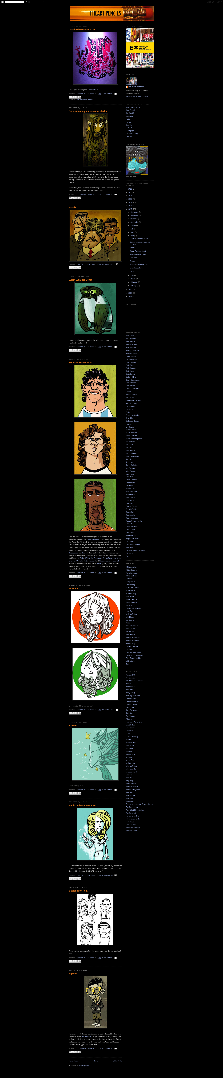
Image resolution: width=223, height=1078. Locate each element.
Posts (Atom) (84, 1066)
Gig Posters (130, 728)
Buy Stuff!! (130, 113)
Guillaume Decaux (132, 421)
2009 (130, 290)
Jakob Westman (132, 599)
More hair (74, 588)
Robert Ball (130, 512)
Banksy (128, 684)
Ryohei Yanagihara (133, 790)
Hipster (73, 973)
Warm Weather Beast (80, 280)
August (133, 225)
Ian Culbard (130, 427)
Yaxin (128, 556)
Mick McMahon (131, 492)
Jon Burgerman (96, 558)
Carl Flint (129, 579)
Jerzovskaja (73, 553)
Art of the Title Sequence (135, 681)
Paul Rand (129, 778)
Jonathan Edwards (136, 87)
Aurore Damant (131, 353)
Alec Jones (130, 336)
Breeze (73, 725)
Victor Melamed (89, 561)
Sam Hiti (129, 524)
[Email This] (70, 97)
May (132, 236)
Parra (128, 623)
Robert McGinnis (132, 787)
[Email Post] (115, 94)
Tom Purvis (130, 822)
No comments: (108, 264)
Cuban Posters (131, 704)
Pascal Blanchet (132, 626)
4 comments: (107, 94)
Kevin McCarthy (132, 465)
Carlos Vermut (131, 356)
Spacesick (130, 533)
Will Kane (129, 553)
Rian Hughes (130, 635)
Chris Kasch (130, 371)
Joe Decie (129, 445)
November (134, 215)
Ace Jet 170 (130, 675)
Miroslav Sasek (131, 772)
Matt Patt (129, 477)
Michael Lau (130, 763)
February (134, 282)
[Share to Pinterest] (80, 97)
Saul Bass (129, 792)
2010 (130, 209)
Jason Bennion (131, 433)
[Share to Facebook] (77, 97)
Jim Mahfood (130, 442)
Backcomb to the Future (82, 805)
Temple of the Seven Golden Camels (139, 804)
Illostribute (129, 740)
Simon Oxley (130, 644)
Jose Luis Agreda (132, 456)
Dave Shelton (131, 383)
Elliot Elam (130, 398)
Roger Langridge (132, 518)
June (132, 232)
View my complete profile (137, 97)
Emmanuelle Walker (133, 400)
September (134, 222)
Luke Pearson (131, 471)
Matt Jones (130, 474)
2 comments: (107, 347)
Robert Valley (131, 515)
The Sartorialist (131, 813)
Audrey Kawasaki (132, 350)
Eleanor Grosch (131, 395)
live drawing (81, 100)
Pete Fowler (130, 629)
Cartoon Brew (131, 698)
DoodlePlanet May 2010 (82, 29)
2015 (130, 192)
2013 (130, 199)
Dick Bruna (130, 713)
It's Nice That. (131, 743)
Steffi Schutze (131, 536)
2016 (130, 189)
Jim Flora (129, 748)
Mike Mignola (131, 769)
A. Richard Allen (83, 558)
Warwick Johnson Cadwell (109, 561)
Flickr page (130, 131)
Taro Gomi (129, 649)
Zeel (127, 664)
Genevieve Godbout (133, 415)
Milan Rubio (130, 494)
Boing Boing (130, 693)
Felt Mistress (131, 406)
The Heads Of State (133, 652)
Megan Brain (130, 483)
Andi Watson (130, 342)
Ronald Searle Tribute (134, 521)
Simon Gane (130, 530)
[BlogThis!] (72, 97)
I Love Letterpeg (132, 737)
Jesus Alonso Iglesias (134, 439)
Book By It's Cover (133, 696)
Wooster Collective (133, 828)
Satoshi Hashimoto (133, 638)
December (134, 212)
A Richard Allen (131, 567)
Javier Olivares (131, 436)
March (133, 279)
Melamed (129, 486)
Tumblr (128, 122)
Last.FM (129, 128)
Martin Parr (130, 760)
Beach (84, 553)
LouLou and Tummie (133, 608)
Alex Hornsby (131, 339)
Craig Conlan (130, 374)
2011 (130, 206)
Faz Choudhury (131, 403)
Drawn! (128, 392)
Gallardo (129, 412)
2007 (130, 296)
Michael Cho (130, 489)
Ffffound (129, 137)
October (133, 219)
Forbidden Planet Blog (134, 722)
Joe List (129, 447)
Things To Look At (132, 816)
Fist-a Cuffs (130, 409)
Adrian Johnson (131, 570)
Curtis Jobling (131, 377)
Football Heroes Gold (80, 362)
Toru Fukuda (130, 541)
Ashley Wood (131, 348)
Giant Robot (130, 725)
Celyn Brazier (131, 362)
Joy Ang (129, 605)
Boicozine (129, 690)
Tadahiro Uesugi (132, 646)
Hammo (129, 424)
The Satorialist (86, 1036)
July (132, 229)
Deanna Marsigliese (133, 389)
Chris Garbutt (131, 368)
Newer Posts (73, 1061)
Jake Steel (130, 596)
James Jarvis (131, 430)
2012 (130, 202)
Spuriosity (129, 798)
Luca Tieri (129, 611)
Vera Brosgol (130, 547)
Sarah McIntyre (131, 527)
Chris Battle (130, 365)
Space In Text (131, 795)
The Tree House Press (134, 655)
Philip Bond (130, 632)
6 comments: (107, 790)
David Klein (130, 707)
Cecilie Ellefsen (131, 359)
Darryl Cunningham (133, 380)
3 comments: (107, 194)
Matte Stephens (132, 480)
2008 (130, 293)
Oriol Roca (130, 500)
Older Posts (117, 1061)
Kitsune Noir (130, 754)
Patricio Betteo (131, 506)
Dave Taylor (130, 386)
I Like (128, 734)
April (132, 275)
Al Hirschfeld (130, 678)
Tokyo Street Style (133, 819)
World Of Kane (131, 831)
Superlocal (130, 801)
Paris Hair (129, 503)
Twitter (128, 119)
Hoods (72, 207)
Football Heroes (93, 539)
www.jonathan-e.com (133, 107)
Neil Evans (130, 620)
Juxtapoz (129, 751)
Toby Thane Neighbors (134, 658)
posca (90, 100)
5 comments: (107, 958)
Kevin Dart (130, 462)
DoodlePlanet (93, 90)
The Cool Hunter (132, 807)
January (133, 286)
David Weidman (131, 710)
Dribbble (129, 125)
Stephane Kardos (132, 539)
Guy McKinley (131, 594)
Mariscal (129, 757)
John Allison (130, 450)
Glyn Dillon (130, 418)
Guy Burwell (130, 591)
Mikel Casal (130, 617)
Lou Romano (130, 468)
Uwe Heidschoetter (133, 544)
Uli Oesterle (78, 561)
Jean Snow (130, 745)
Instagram (129, 116)
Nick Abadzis (131, 497)
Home (96, 1061)
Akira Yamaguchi (132, 573)
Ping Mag (129, 781)
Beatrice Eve (130, 687)
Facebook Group (132, 134)
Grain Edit (129, 731)
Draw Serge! (130, 110)
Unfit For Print (131, 825)
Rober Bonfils (131, 784)
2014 (130, 196)
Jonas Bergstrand (109, 558)
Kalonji (128, 459)
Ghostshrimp (130, 585)
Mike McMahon (131, 766)
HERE (99, 564)
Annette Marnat (131, 345)
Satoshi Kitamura (132, 641)
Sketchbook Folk (78, 890)
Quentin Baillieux (132, 509)
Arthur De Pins (131, 576)
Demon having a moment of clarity (88, 111)
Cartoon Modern (132, 701)
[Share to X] (75, 97)
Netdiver (129, 775)
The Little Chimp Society (135, 810)
